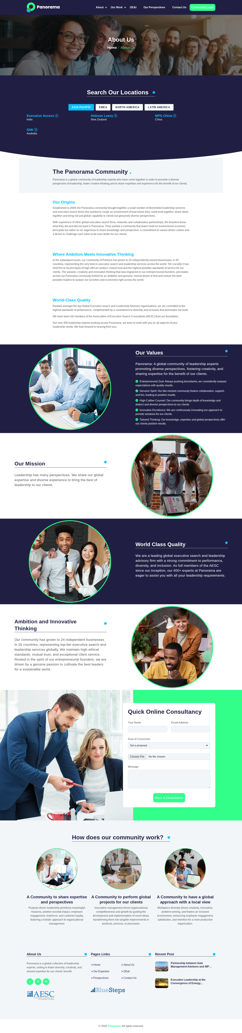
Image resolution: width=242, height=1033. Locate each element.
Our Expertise (101, 971)
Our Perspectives (154, 7)
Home (112, 47)
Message (133, 766)
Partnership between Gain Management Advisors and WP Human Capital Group (190, 965)
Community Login (202, 7)
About (100, 7)
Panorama (114, 1026)
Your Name (134, 722)
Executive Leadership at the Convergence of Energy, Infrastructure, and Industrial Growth (188, 981)
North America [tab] (127, 107)
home (96, 964)
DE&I (133, 7)
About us (128, 964)
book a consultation (169, 798)
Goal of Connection (139, 739)
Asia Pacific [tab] (81, 107)
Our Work (117, 7)
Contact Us (179, 7)
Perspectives (100, 978)
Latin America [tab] (159, 107)
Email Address (179, 722)
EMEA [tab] (103, 107)
